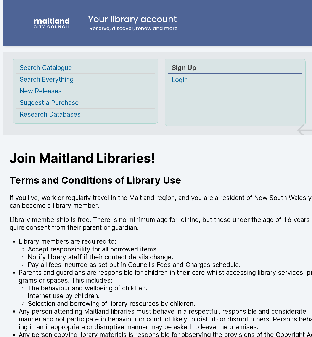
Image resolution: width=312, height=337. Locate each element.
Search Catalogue (46, 68)
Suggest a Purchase (49, 103)
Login (180, 80)
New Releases (41, 91)
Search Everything (47, 79)
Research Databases (50, 114)
